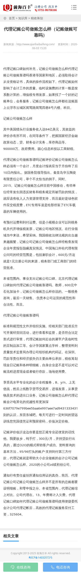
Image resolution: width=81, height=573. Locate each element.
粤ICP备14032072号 (40, 557)
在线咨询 (23, 567)
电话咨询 (63, 567)
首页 (12, 18)
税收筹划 (37, 18)
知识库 (22, 18)
